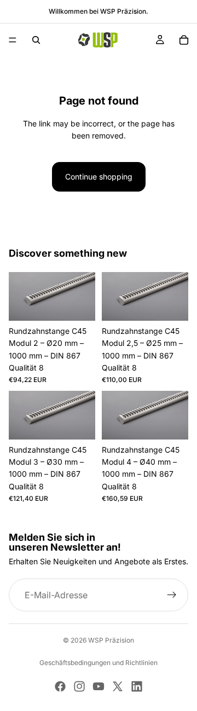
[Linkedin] (136, 686)
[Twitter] (117, 686)
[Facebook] (60, 686)
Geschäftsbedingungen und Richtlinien (98, 662)
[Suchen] (36, 40)
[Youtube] (98, 686)
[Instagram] (79, 686)
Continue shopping (98, 176)
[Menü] (12, 40)
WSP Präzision (111, 640)
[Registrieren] (171, 595)
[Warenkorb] (184, 40)
